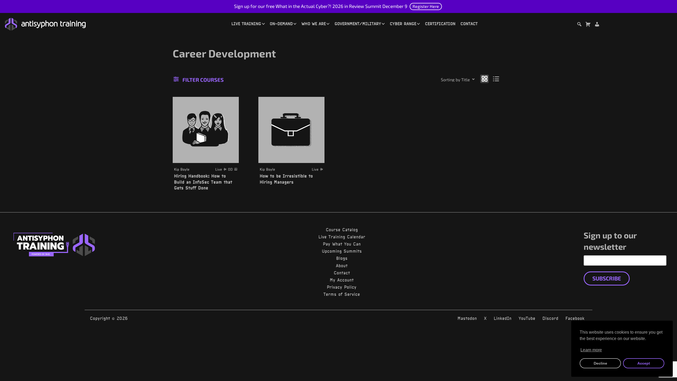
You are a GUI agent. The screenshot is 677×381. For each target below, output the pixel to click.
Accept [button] (643, 363)
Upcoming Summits (342, 251)
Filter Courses (203, 79)
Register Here (426, 6)
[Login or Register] (597, 25)
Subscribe (606, 278)
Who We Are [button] (313, 23)
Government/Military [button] (358, 23)
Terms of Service (341, 294)
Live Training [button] (246, 23)
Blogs (341, 258)
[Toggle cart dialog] (588, 25)
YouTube (527, 318)
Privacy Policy (341, 287)
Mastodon (467, 318)
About (341, 265)
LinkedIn (502, 318)
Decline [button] (600, 363)
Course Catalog (342, 229)
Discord (550, 318)
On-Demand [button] (281, 23)
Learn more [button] (591, 350)
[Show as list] (496, 79)
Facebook (574, 318)
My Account (342, 280)
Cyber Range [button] (403, 23)
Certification (440, 23)
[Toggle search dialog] (579, 25)
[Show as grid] (484, 79)
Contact (469, 23)
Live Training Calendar (341, 236)
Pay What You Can (342, 244)
